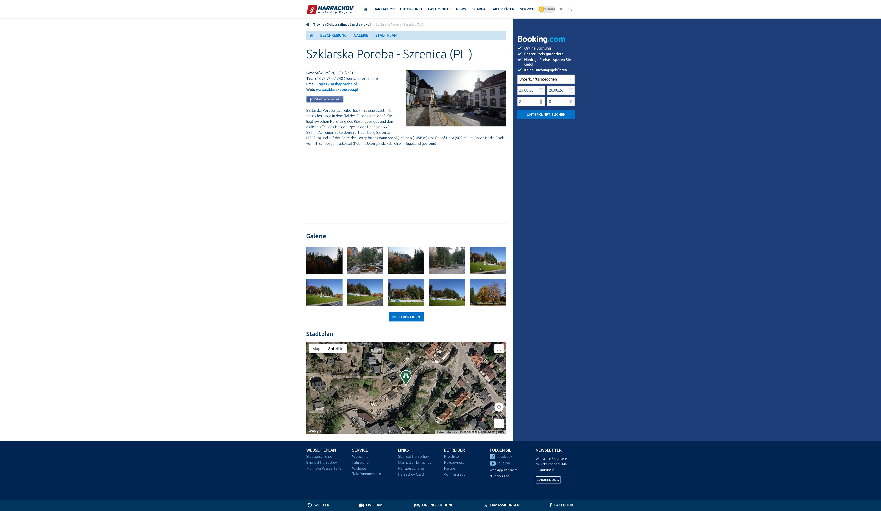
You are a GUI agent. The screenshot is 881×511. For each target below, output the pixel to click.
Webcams (360, 456)
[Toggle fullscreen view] (499, 348)
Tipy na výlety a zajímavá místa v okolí (342, 24)
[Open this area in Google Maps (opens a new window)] (315, 431)
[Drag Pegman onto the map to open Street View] (499, 423)
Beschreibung (333, 35)
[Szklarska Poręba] (324, 260)
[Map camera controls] (499, 407)
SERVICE (360, 450)
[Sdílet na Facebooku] (324, 101)
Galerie (361, 35)
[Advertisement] (406, 182)
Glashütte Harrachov (414, 462)
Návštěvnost (454, 462)
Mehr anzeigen (406, 317)
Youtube (503, 463)
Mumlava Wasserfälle (323, 468)
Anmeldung (548, 480)
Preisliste (451, 456)
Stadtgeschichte (319, 456)
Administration (456, 474)
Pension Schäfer (411, 468)
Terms (501, 432)
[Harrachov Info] (307, 24)
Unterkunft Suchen (546, 114)
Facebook (504, 456)
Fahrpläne (360, 462)
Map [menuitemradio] (316, 348)
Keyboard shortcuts (446, 432)
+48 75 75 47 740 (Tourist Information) (346, 78)
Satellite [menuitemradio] (335, 348)
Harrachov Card (411, 474)
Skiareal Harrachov (321, 462)
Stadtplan (386, 35)
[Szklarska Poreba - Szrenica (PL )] (456, 125)
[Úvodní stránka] (330, 9)
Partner (450, 468)
